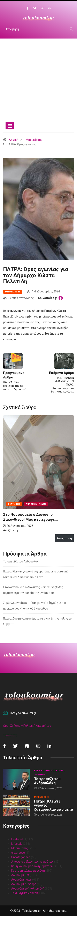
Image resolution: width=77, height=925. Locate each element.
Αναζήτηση (10, 530)
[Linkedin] (49, 8)
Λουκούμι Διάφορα (23, 884)
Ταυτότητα (10, 735)
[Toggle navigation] (9, 125)
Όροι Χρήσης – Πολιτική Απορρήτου (27, 725)
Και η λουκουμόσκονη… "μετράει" (33, 866)
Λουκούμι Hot (20, 875)
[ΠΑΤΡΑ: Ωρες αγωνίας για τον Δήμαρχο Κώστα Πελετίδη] (61, 298)
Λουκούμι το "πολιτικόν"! (27, 888)
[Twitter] (34, 8)
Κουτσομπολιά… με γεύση (28, 870)
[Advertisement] (38, 83)
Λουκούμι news (36, 504)
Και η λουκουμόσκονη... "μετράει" (49, 772)
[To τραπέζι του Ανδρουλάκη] (16, 779)
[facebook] (28, 8)
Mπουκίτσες (34, 139)
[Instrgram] (42, 8)
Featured (14, 504)
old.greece (18, 852)
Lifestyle (16, 843)
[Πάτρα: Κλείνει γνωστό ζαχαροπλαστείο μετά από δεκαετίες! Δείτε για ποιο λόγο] (16, 805)
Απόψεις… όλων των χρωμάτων (32, 861)
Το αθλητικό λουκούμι (26, 893)
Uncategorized (20, 857)
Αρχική (13, 139)
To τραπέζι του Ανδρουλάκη (21, 561)
